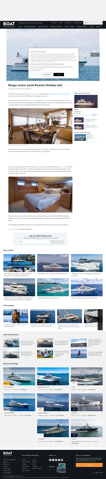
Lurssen (40, 441)
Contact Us (6, 464)
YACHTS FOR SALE (42, 26)
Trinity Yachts (7, 415)
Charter (24, 464)
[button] (95, 55)
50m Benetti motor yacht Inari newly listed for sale (52, 274)
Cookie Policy (7, 470)
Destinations (25, 466)
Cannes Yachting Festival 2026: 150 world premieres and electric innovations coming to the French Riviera (95, 343)
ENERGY (75, 413)
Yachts (24, 459)
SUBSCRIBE (67, 22)
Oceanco (74, 389)
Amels (5, 389)
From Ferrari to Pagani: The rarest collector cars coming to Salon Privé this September (62, 353)
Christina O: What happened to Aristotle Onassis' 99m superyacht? (95, 325)
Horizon (40, 389)
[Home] (10, 25)
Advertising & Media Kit (9, 459)
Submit (57, 242)
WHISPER (41, 439)
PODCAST (54, 22)
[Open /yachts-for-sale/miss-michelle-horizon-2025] (53, 376)
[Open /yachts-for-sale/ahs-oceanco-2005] (87, 376)
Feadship (40, 415)
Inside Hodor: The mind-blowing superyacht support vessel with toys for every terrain (42, 325)
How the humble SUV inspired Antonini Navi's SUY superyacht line (27, 353)
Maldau (76, 109)
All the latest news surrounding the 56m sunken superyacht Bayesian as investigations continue (69, 326)
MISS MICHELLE (43, 387)
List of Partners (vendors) (36, 70)
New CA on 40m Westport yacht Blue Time (84, 298)
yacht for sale (61, 167)
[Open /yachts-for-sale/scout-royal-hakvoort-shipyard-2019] (87, 428)
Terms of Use (6, 468)
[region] (53, 63)
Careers (5, 466)
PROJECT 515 (89, 134)
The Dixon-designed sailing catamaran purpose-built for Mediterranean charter (95, 353)
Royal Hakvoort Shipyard (78, 441)
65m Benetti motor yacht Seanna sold (49, 298)
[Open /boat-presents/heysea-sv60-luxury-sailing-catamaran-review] (79, 353)
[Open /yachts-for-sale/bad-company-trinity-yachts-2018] (19, 402)
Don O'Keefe (45, 100)
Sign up (89, 465)
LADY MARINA (43, 413)
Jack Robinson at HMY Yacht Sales (59, 94)
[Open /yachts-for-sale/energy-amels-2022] (87, 402)
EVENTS (92, 26)
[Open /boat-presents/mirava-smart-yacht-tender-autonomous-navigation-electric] (11, 342)
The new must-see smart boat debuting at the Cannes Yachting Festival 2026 (28, 342)
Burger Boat (30, 100)
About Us (5, 462)
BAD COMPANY (9, 413)
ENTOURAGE (8, 387)
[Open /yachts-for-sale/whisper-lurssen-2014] (53, 428)
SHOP (60, 22)
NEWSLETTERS (77, 22)
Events (34, 459)
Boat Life (24, 468)
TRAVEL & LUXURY (69, 26)
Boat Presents (26, 470)
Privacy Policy (7, 472)
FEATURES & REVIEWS (29, 26)
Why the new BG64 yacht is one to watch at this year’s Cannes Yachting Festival (62, 342)
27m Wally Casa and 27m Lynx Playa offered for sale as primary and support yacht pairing (18, 274)
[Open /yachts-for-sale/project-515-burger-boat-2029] (80, 137)
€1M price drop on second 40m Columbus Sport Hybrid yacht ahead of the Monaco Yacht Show (18, 299)
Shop (34, 464)
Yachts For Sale (26, 462)
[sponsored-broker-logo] (6, 385)
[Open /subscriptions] (59, 468)
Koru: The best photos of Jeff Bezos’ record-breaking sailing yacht (15, 325)
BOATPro (35, 462)
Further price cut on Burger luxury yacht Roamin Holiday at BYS (91, 127)
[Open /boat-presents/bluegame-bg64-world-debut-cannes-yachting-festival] (45, 342)
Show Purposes (47, 74)
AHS (73, 387)
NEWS (19, 26)
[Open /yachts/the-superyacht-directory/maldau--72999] (86, 101)
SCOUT (74, 439)
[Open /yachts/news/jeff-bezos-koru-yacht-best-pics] (15, 316)
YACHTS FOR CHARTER (56, 26)
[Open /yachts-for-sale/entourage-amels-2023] (19, 376)
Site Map (35, 466)
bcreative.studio (37, 468)
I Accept (59, 74)
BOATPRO (98, 26)
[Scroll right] (100, 319)
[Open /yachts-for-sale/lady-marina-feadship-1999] (53, 402)
